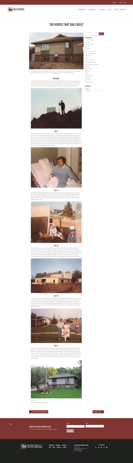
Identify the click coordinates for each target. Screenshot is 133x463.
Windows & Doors (89, 82)
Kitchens (87, 66)
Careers (64, 447)
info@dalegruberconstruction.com (80, 448)
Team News (87, 77)
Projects (87, 73)
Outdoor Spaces (88, 69)
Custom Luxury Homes (90, 51)
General (87, 57)
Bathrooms (87, 42)
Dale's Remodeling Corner (91, 53)
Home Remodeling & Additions (92, 64)
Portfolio (102, 10)
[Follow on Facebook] (96, 447)
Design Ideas (88, 55)
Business (87, 46)
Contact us (122, 10)
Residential (92, 10)
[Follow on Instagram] (101, 447)
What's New (88, 80)
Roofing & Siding (89, 75)
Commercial (82, 10)
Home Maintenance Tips (90, 62)
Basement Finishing (89, 40)
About (110, 10)
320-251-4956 (123, 2)
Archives (87, 88)
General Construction (90, 60)
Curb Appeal (88, 49)
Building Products (89, 44)
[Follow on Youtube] (107, 447)
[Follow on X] (104, 447)
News (116, 10)
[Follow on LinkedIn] (98, 447)
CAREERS (114, 2)
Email (87, 423)
